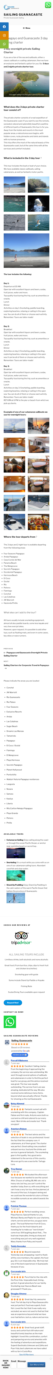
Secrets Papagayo (14, 765)
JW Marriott (12, 692)
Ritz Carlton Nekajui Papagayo (20, 808)
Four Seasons (12, 707)
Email (13, 1361)
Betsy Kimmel (17, 1103)
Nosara (10, 789)
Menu (28, 28)
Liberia (10, 803)
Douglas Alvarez (18, 1294)
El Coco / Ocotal (13, 745)
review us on (18, 1055)
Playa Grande (12, 813)
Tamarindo (11, 736)
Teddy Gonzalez (18, 1246)
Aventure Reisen (19, 1129)
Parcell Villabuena (19, 1060)
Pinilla (9, 823)
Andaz (9, 717)
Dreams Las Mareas (15, 731)
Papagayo (11, 741)
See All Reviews (26, 1354)
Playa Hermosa (13, 760)
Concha (10, 688)
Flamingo (11, 750)
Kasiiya (10, 799)
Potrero (10, 818)
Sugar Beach (12, 726)
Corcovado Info (18, 1271)
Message (22, 1361)
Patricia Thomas (19, 1206)
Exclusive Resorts (14, 712)
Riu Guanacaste (13, 697)
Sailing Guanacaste (23, 14)
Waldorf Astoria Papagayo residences (23, 779)
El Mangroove (12, 755)
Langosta (11, 784)
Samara (10, 794)
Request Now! (13, 1003)
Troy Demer (16, 1169)
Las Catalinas (12, 721)
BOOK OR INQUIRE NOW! (6, 1364)
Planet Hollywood (14, 770)
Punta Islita (11, 775)
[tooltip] (4, 26)
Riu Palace (11, 702)
